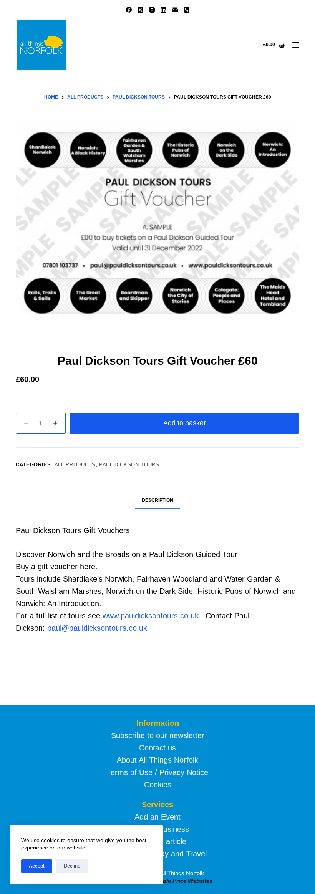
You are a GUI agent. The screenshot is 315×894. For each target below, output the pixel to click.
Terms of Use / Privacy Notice (157, 772)
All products (75, 465)
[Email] (175, 10)
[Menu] (295, 44)
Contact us (157, 748)
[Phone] (186, 10)
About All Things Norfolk (157, 760)
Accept (37, 866)
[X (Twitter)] (140, 10)
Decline (72, 866)
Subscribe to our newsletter (157, 735)
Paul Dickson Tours (129, 465)
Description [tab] (157, 500)
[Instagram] (152, 10)
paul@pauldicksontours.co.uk (97, 628)
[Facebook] (129, 10)
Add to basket (184, 423)
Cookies (157, 784)
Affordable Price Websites (177, 880)
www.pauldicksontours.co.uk (151, 615)
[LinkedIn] (163, 10)
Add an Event (157, 817)
